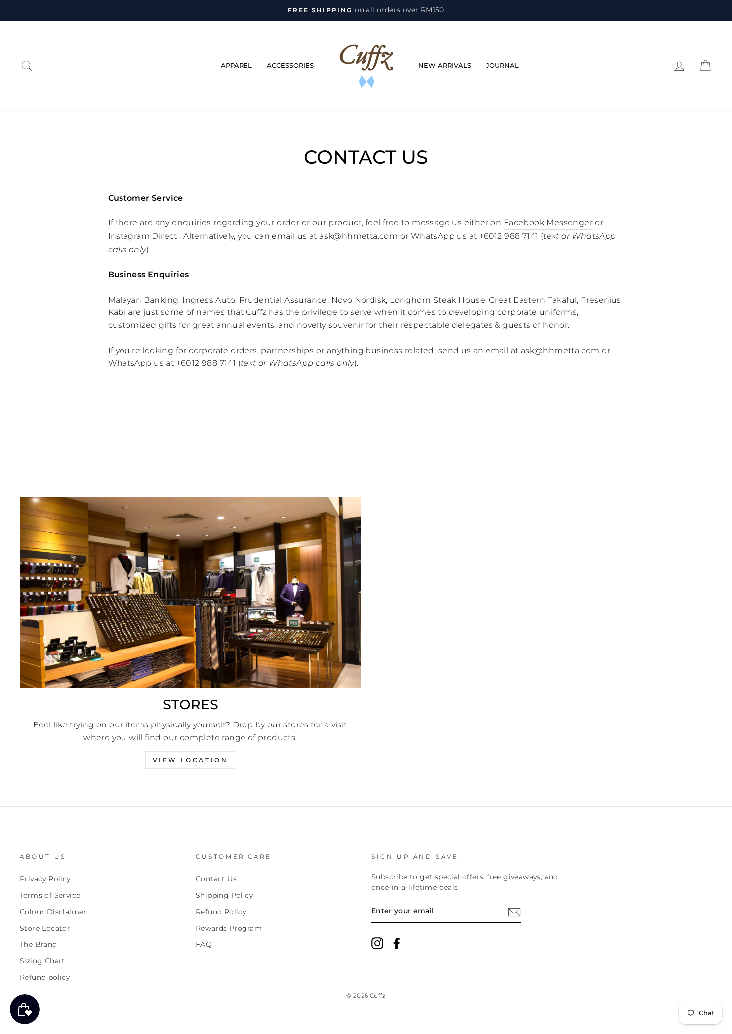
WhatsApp (433, 236)
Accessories (290, 65)
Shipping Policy (224, 895)
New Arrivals (444, 65)
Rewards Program (229, 928)
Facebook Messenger (548, 222)
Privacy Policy (45, 879)
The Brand (38, 944)
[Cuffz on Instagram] (377, 943)
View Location (190, 760)
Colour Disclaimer (53, 912)
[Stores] (190, 592)
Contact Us (216, 879)
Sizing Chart (42, 961)
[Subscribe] (514, 911)
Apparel (236, 65)
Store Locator (45, 928)
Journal (502, 65)
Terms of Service (50, 895)
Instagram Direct (142, 236)
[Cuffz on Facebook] (397, 943)
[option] (366, 10)
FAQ (204, 944)
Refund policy (45, 977)
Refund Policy (221, 912)
